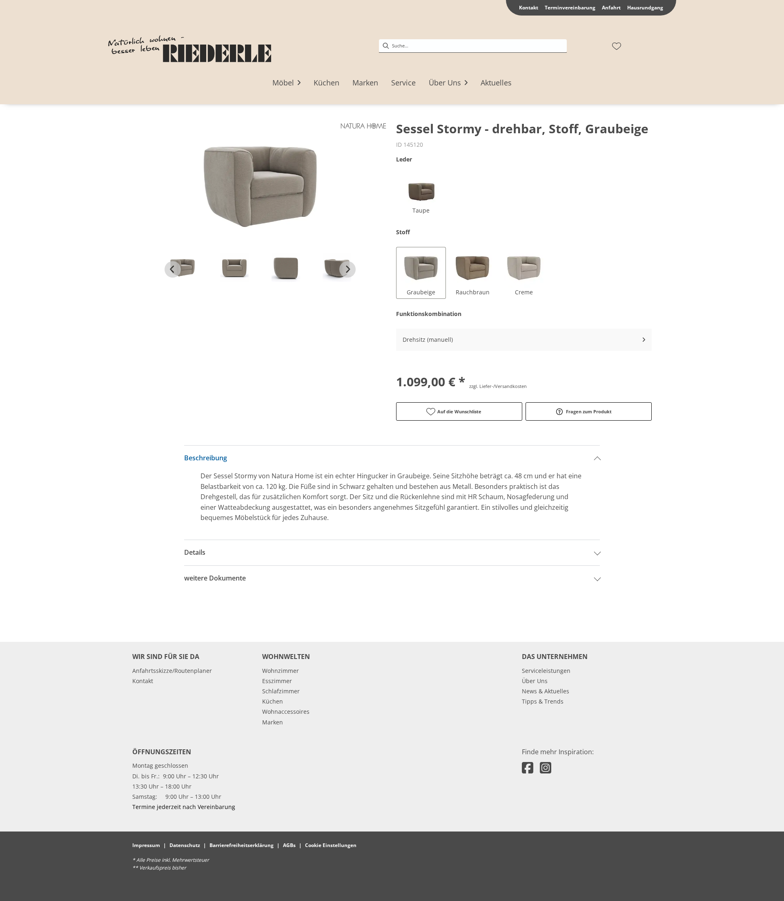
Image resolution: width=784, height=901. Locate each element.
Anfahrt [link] (611, 7)
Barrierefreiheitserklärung (241, 845)
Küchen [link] (272, 701)
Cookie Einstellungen (330, 845)
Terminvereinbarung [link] (570, 7)
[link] (283, 82)
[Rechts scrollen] (347, 269)
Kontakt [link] (528, 7)
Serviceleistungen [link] (546, 671)
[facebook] (527, 767)
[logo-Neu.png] (189, 46)
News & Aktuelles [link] (545, 691)
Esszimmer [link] (277, 681)
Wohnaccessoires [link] (286, 711)
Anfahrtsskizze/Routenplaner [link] (172, 671)
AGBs (289, 845)
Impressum (146, 845)
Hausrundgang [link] (645, 7)
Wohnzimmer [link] (280, 671)
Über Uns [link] (535, 681)
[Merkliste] (616, 46)
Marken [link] (272, 722)
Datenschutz (184, 845)
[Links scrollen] (173, 269)
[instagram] (545, 767)
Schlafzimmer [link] (281, 691)
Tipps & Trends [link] (543, 701)
